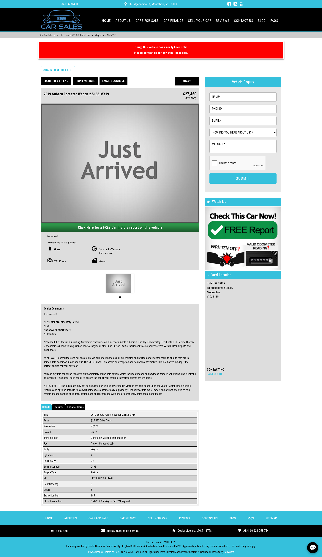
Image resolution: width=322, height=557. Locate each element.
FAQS (274, 21)
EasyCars (229, 552)
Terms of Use (112, 552)
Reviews (222, 21)
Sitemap (271, 518)
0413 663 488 (69, 4)
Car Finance (173, 21)
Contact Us (243, 21)
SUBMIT (243, 178)
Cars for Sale (147, 21)
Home (106, 21)
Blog (262, 21)
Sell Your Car (199, 21)
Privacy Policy (95, 552)
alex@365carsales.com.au (123, 531)
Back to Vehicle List (59, 70)
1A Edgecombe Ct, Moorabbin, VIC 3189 (152, 4)
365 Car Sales (46, 35)
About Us (123, 21)
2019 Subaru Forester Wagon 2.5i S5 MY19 (94, 35)
